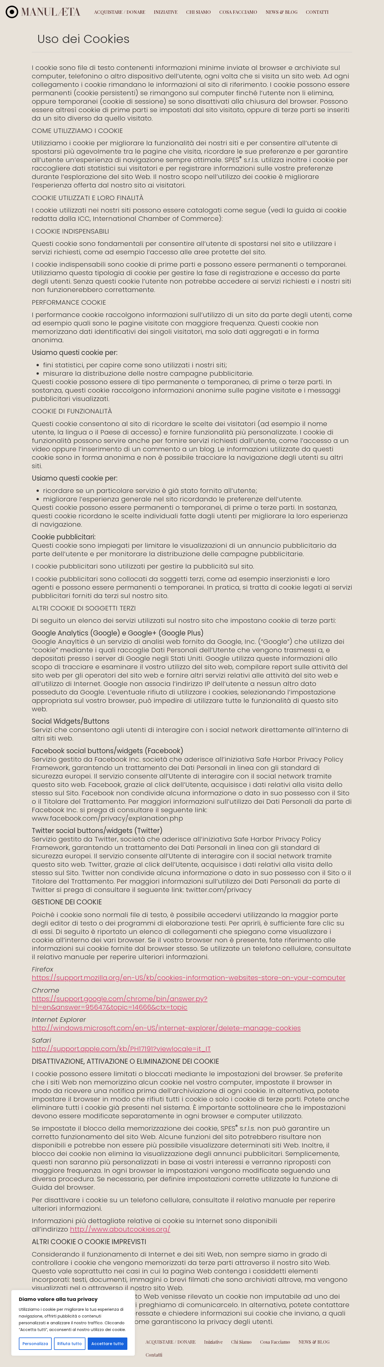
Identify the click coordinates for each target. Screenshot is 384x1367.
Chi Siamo (198, 12)
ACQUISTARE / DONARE (119, 12)
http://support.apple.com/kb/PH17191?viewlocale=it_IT (121, 1048)
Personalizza (35, 1343)
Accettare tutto (107, 1343)
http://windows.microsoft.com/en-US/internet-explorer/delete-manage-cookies (166, 1028)
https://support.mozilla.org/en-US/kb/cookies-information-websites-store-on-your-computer (188, 977)
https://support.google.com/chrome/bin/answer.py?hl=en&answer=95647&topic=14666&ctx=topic (119, 1003)
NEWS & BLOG (281, 12)
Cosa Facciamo (238, 12)
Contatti (317, 12)
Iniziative (166, 12)
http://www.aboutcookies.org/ (120, 1229)
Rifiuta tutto (69, 1343)
